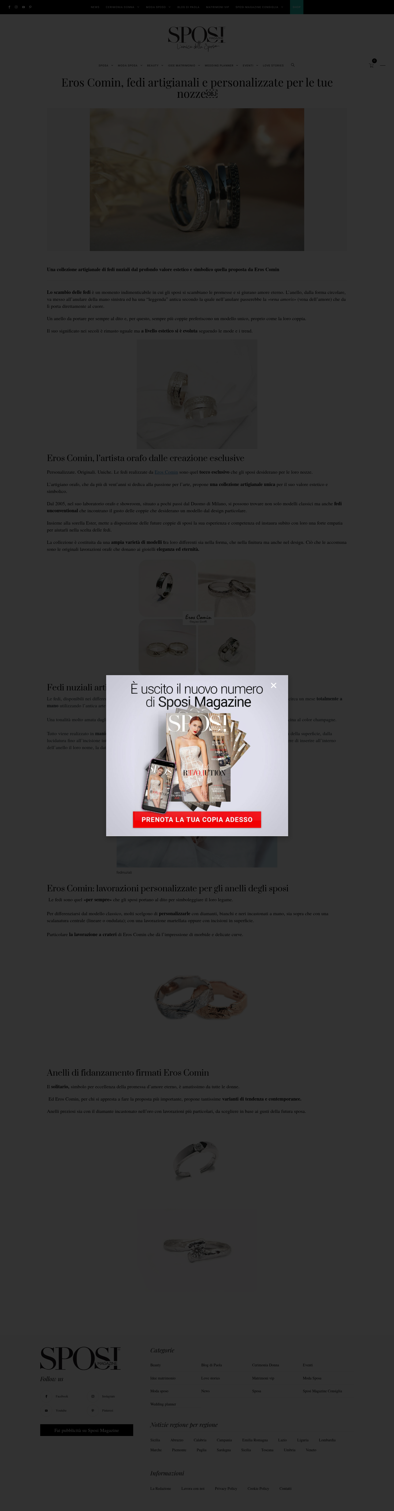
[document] (197, 755)
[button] (273, 685)
